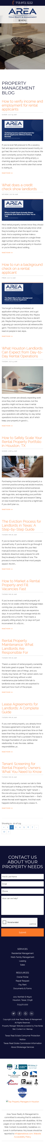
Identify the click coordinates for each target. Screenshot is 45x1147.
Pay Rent (22, 985)
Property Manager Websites (13, 1026)
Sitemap (29, 1029)
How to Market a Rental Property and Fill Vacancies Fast (21, 585)
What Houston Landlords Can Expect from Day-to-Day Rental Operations (22, 352)
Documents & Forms (22, 988)
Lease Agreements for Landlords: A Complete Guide (20, 708)
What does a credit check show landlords (19, 187)
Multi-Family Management (22, 957)
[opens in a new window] (22, 1093)
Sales (22, 965)
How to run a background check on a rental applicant (22, 268)
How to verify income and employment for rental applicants (22, 105)
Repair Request (22, 981)
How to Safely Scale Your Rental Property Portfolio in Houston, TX (22, 442)
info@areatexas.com (24, 1134)
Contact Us (21, 1029)
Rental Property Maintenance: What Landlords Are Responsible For (17, 646)
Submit (22, 932)
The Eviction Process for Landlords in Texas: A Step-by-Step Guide (21, 525)
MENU (23, 20)
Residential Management (23, 953)
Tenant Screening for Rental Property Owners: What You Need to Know (22, 768)
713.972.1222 (24, 3)
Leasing (22, 961)
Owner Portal (22, 977)
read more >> (7, 173)
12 (4, 831)
